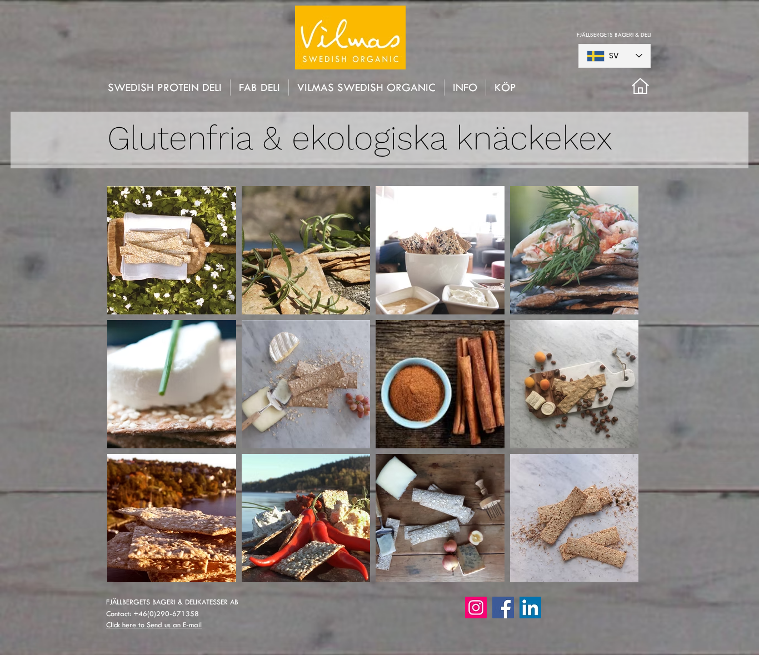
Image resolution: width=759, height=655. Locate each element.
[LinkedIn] (530, 607)
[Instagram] (476, 607)
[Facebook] (503, 607)
